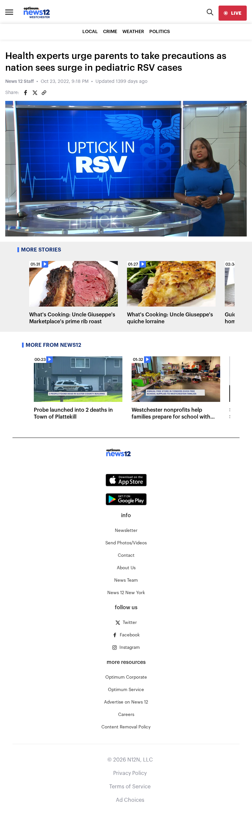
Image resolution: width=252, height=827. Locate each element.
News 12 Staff (19, 81)
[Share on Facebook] (25, 92)
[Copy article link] (44, 92)
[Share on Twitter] (34, 92)
